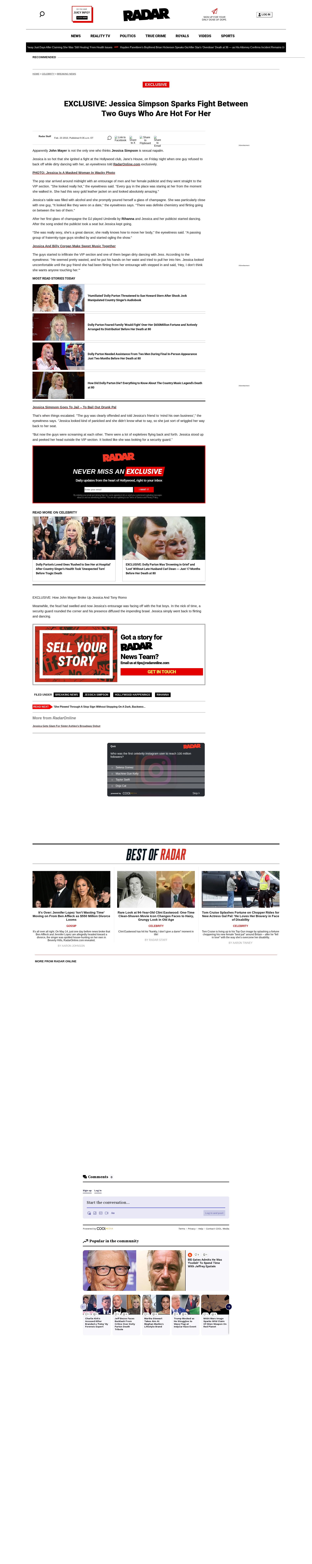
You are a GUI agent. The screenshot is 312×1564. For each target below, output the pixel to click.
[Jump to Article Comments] (109, 138)
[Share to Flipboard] (145, 138)
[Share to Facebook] (120, 138)
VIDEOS (205, 36)
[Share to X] (133, 138)
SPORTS (228, 36)
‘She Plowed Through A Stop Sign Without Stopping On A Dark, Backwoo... (99, 706)
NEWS (76, 36)
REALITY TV (100, 36)
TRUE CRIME (155, 36)
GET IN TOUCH (162, 671)
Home (35, 74)
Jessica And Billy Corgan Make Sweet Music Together (74, 246)
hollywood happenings (132, 694)
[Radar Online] (147, 14)
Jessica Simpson (96, 694)
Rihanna (163, 694)
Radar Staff (45, 136)
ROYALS (182, 36)
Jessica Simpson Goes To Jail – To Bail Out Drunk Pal (74, 407)
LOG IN (266, 14)
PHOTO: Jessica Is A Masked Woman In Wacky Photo (73, 172)
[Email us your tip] (82, 21)
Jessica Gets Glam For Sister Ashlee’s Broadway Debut (66, 726)
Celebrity (48, 74)
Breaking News (66, 74)
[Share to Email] (157, 138)
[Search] (42, 16)
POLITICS (128, 36)
